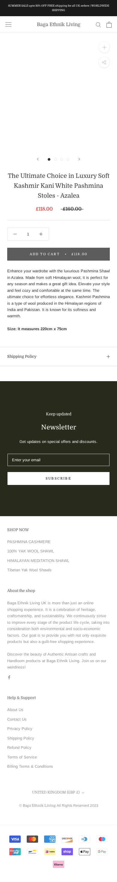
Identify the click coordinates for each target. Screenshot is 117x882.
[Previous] (38, 159)
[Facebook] (9, 677)
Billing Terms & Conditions (30, 766)
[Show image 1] (49, 159)
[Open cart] (109, 25)
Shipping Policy (22, 356)
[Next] (79, 159)
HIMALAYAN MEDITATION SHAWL (38, 560)
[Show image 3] (61, 159)
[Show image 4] (68, 159)
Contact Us (17, 719)
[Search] (98, 24)
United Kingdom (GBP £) (56, 792)
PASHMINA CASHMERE (29, 542)
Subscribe (58, 478)
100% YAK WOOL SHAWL (30, 551)
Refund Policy (19, 747)
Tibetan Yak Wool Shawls (29, 570)
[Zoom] (104, 47)
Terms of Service (22, 757)
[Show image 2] (55, 159)
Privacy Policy (19, 728)
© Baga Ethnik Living (38, 805)
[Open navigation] (8, 24)
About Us (15, 709)
